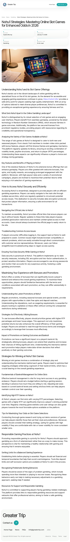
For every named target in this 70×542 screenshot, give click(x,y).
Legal (64, 536)
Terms (60, 536)
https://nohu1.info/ (51, 99)
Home (3, 17)
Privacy (54, 536)
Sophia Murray (7, 34)
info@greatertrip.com (36, 530)
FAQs (24, 530)
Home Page (8, 530)
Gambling (13, 17)
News (7, 17)
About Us (48, 536)
